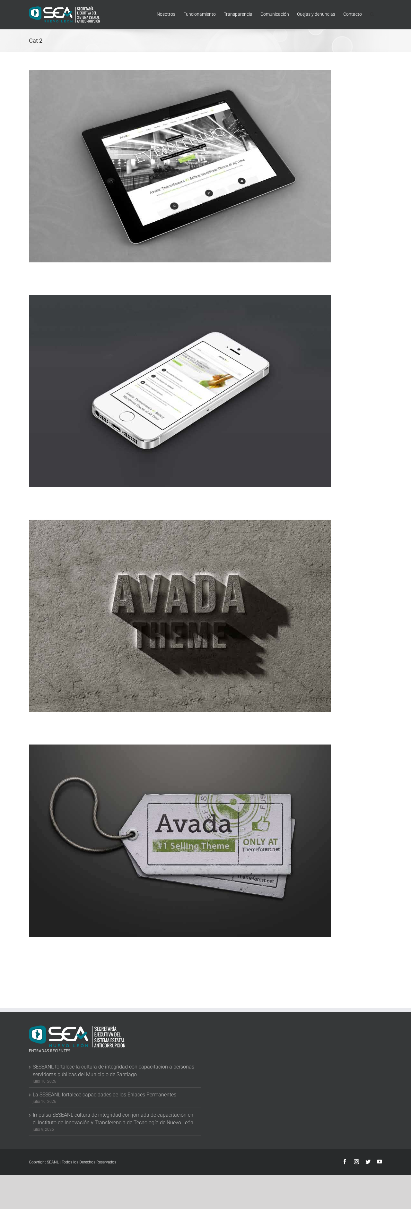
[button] (372, 13)
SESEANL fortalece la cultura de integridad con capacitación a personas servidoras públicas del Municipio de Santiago (113, 1070)
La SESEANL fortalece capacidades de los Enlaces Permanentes (104, 1095)
